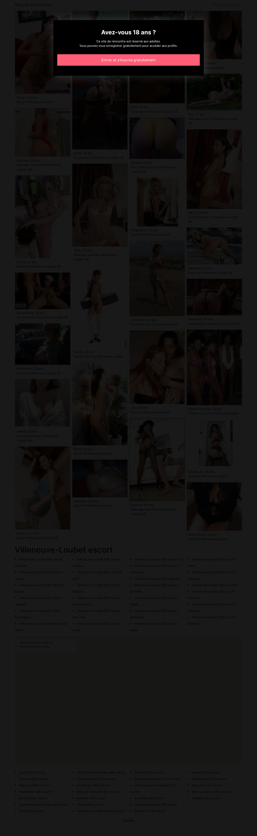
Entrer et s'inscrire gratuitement (128, 60)
